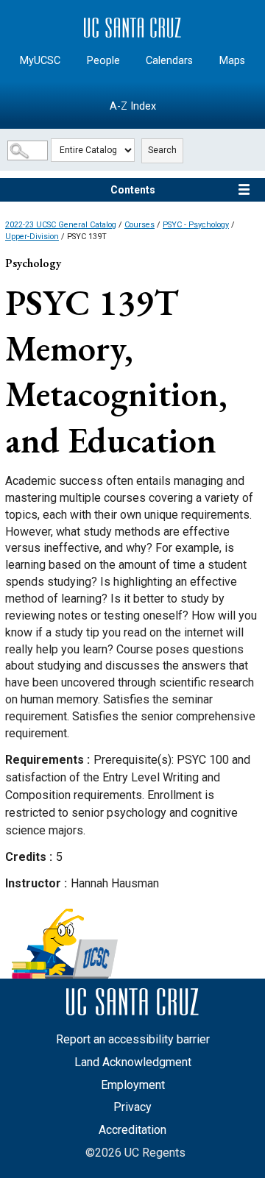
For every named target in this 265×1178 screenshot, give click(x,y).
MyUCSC (40, 60)
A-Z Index (133, 106)
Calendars (169, 60)
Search (162, 150)
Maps (232, 60)
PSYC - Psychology (196, 225)
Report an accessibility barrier (133, 1039)
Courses (139, 225)
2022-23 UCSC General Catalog (60, 225)
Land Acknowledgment (132, 1062)
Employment (133, 1085)
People (103, 60)
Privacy (132, 1107)
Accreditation (132, 1130)
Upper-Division (32, 236)
